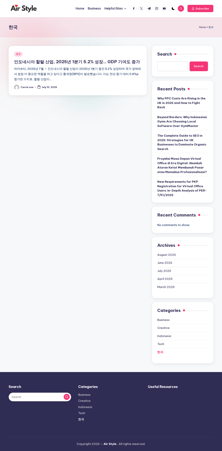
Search (164, 54)
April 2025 (165, 279)
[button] (200, 8)
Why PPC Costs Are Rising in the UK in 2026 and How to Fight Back (181, 102)
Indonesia (164, 336)
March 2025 (166, 287)
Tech (160, 344)
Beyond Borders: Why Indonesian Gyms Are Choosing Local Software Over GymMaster (182, 121)
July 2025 (164, 271)
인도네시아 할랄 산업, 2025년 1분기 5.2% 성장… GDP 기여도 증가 (77, 61)
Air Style (110, 444)
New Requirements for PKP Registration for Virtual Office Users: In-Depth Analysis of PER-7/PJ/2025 (182, 188)
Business (163, 320)
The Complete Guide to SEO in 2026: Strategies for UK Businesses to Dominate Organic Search (181, 142)
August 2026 (166, 255)
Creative (163, 328)
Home (202, 27)
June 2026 (164, 263)
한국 (18, 54)
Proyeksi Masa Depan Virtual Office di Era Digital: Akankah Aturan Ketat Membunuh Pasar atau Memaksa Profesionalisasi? (182, 165)
